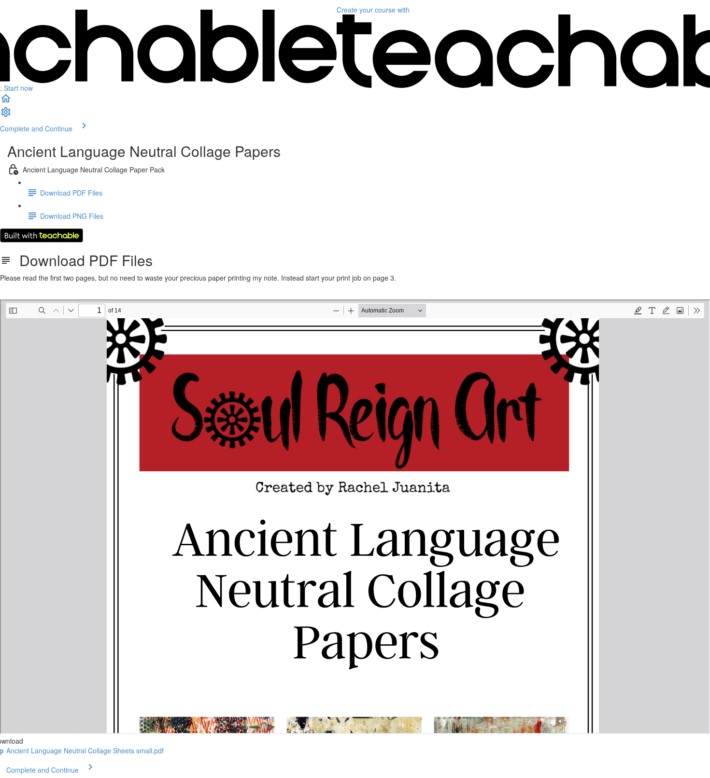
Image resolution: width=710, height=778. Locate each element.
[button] (6, 101)
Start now (18, 88)
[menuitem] (6, 115)
